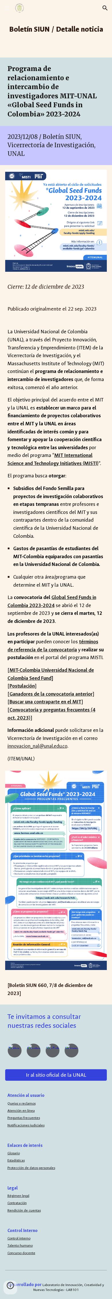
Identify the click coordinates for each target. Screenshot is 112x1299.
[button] (7, 8)
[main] (56, 29)
